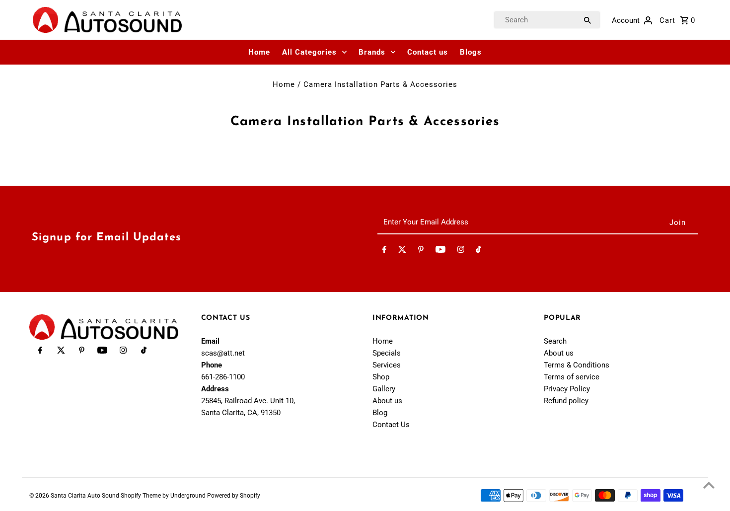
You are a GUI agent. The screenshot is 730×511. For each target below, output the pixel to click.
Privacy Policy (567, 388)
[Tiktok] (478, 251)
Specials (386, 353)
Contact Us (391, 424)
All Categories (309, 52)
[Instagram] (460, 251)
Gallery (383, 388)
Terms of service (571, 376)
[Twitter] (402, 251)
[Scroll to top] (709, 485)
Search (555, 341)
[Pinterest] (421, 251)
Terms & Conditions (576, 365)
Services (386, 365)
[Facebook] (384, 251)
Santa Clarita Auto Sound (86, 495)
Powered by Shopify (233, 495)
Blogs (471, 52)
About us (387, 400)
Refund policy (566, 400)
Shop (380, 376)
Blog (379, 412)
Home (259, 52)
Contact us (427, 52)
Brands (372, 52)
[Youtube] (440, 251)
